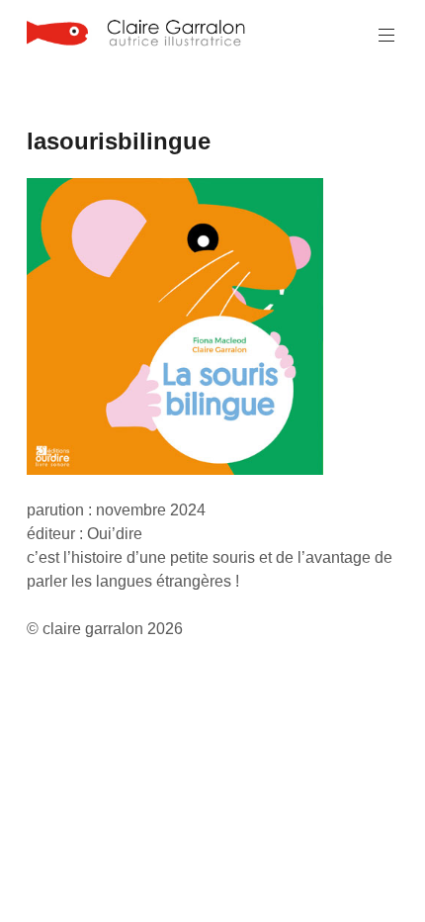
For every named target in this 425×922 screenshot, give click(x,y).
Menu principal (386, 35)
